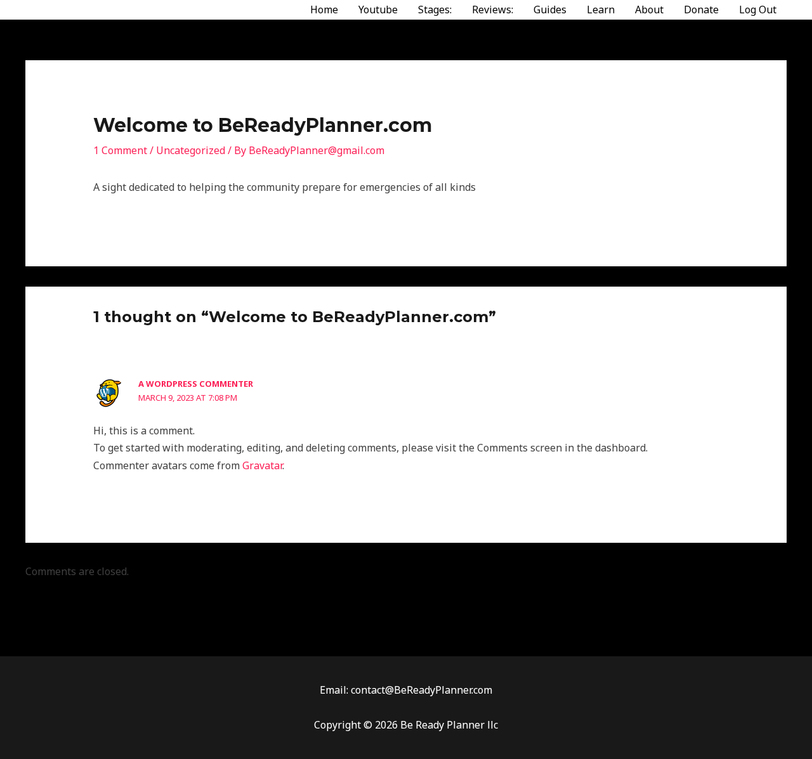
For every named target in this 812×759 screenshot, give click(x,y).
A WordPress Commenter (195, 383)
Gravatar (262, 465)
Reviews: (492, 9)
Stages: (435, 9)
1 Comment (120, 150)
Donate (701, 9)
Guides (550, 9)
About (649, 9)
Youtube (378, 9)
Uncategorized (190, 150)
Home (324, 9)
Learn (601, 9)
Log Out (757, 9)
